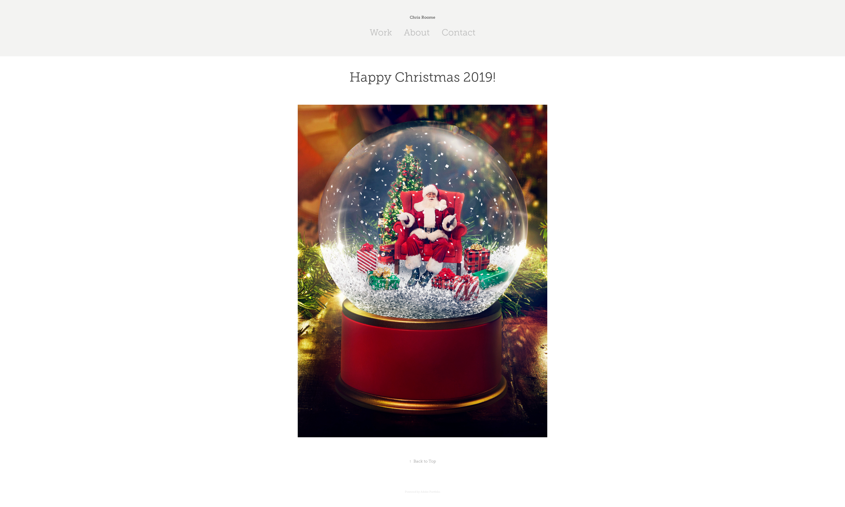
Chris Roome (422, 17)
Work (381, 32)
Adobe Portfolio (430, 491)
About (417, 32)
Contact (459, 32)
